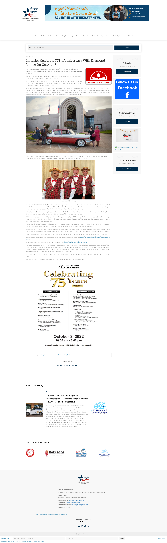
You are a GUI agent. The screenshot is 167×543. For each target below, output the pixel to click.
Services (10, 541)
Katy (42, 355)
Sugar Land (41, 541)
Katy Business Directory (71, 355)
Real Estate (15, 541)
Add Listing (161, 538)
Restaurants (4, 541)
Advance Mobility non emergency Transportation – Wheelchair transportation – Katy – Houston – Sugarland (67, 399)
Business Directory (6, 538)
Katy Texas (47, 355)
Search (127, 48)
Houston (35, 541)
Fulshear (24, 541)
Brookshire (29, 541)
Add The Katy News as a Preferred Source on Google (51, 514)
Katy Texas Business (57, 355)
